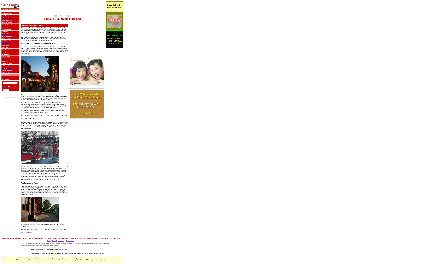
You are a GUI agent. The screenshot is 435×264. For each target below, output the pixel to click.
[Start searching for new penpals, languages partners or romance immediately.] (87, 84)
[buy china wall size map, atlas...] (114, 26)
